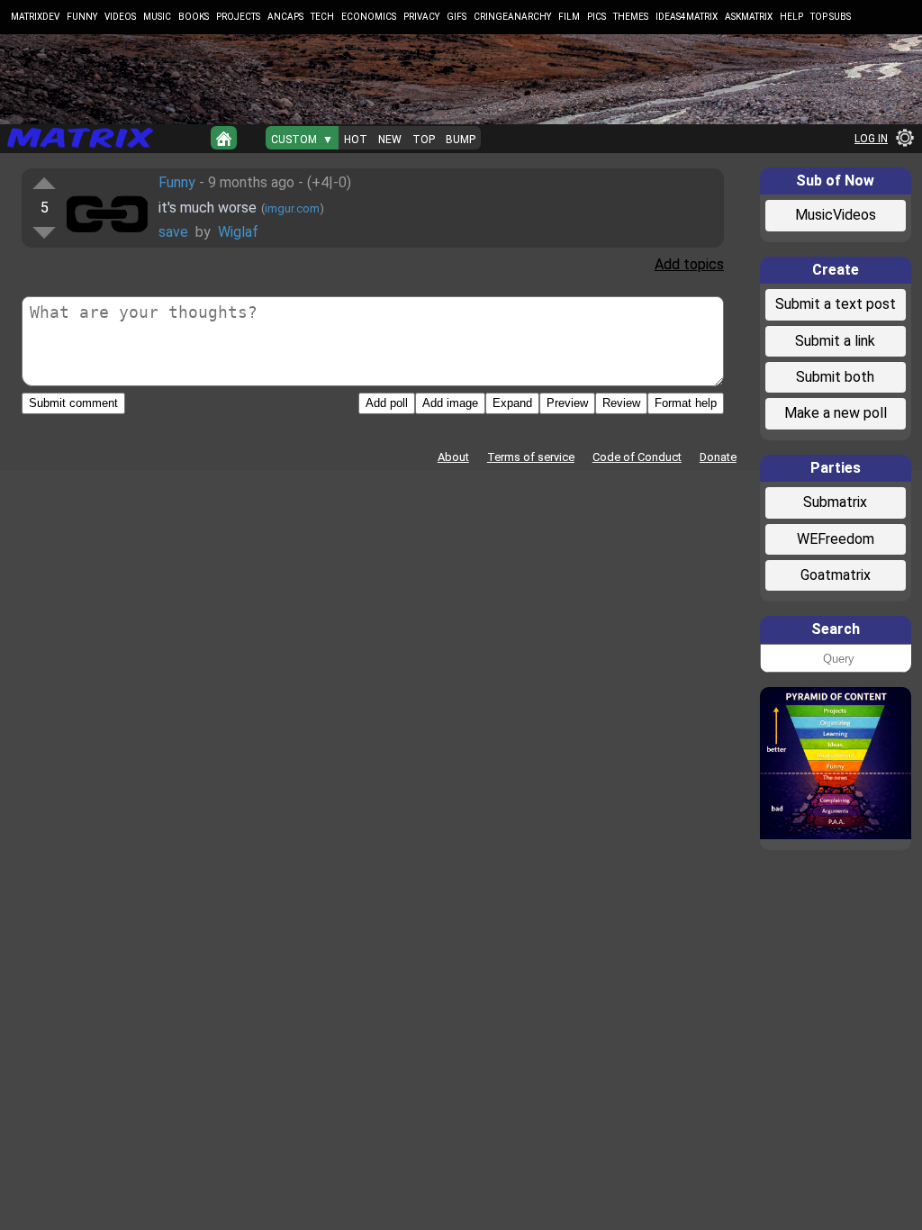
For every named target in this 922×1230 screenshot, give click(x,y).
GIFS (456, 17)
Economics (368, 17)
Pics (596, 17)
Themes (630, 17)
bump (460, 139)
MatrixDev (35, 17)
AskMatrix (749, 17)
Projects (238, 17)
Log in (871, 138)
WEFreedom (835, 538)
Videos (120, 17)
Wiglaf (238, 231)
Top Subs (830, 17)
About (453, 457)
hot (355, 139)
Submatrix (835, 502)
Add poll (387, 403)
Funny (82, 17)
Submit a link (835, 340)
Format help (686, 403)
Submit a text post (835, 303)
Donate (718, 457)
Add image (450, 403)
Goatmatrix (835, 574)
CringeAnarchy (512, 17)
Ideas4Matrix (686, 17)
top (423, 139)
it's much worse (207, 207)
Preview (567, 403)
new (390, 139)
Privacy (421, 17)
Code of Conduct (637, 457)
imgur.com (292, 208)
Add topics (689, 264)
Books (193, 17)
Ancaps (285, 17)
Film (569, 17)
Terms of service (530, 457)
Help (791, 17)
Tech (322, 17)
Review (621, 403)
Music (157, 17)
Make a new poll (835, 412)
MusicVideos (835, 214)
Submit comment (73, 403)
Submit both (835, 376)
